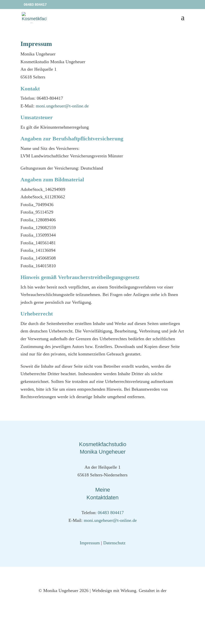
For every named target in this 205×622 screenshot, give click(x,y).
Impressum (90, 542)
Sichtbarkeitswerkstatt (102, 598)
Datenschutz (114, 542)
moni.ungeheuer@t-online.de (62, 105)
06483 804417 (111, 512)
